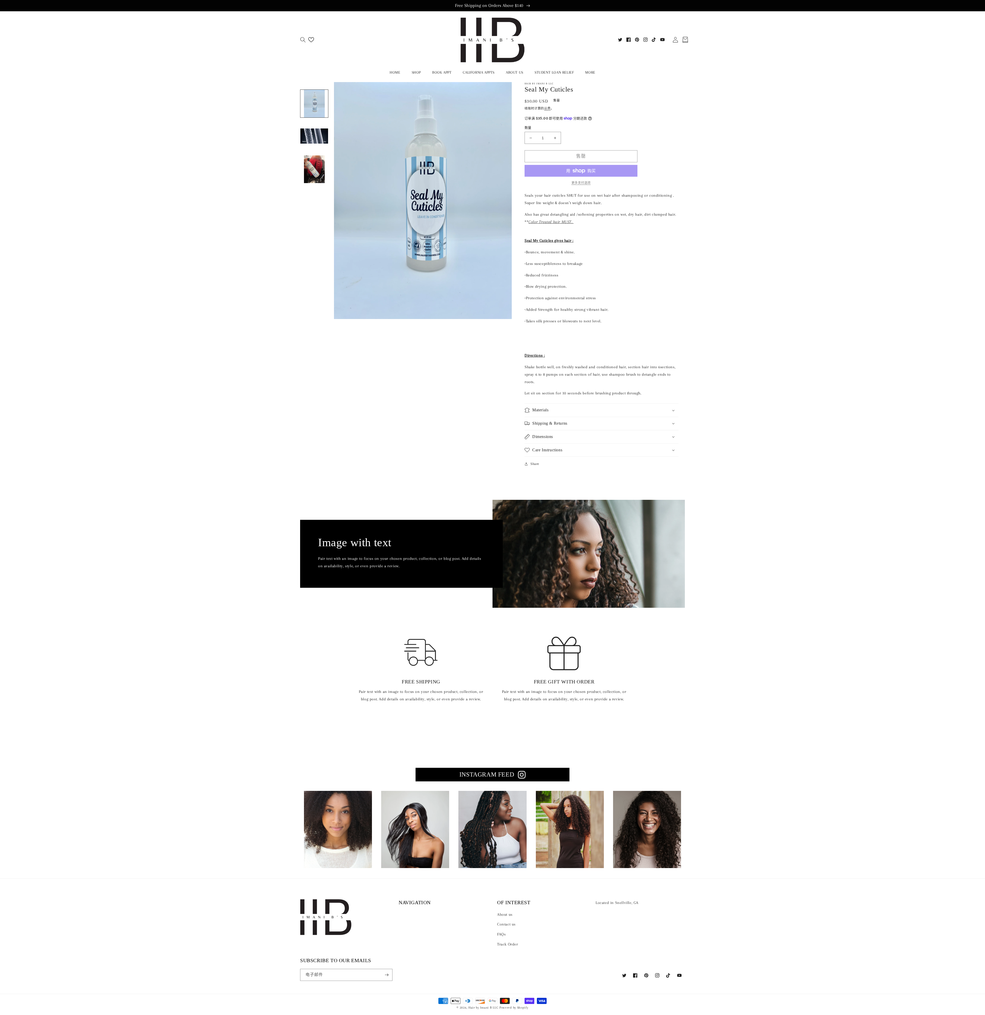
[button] (303, 39)
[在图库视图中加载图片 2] (314, 136)
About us (505, 914)
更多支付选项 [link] (581, 183)
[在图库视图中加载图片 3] (314, 169)
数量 (528, 128)
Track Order (507, 944)
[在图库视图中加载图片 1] (314, 103)
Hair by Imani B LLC (483, 1007)
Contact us (506, 924)
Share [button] (534, 464)
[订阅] (386, 975)
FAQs (501, 934)
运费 (547, 108)
